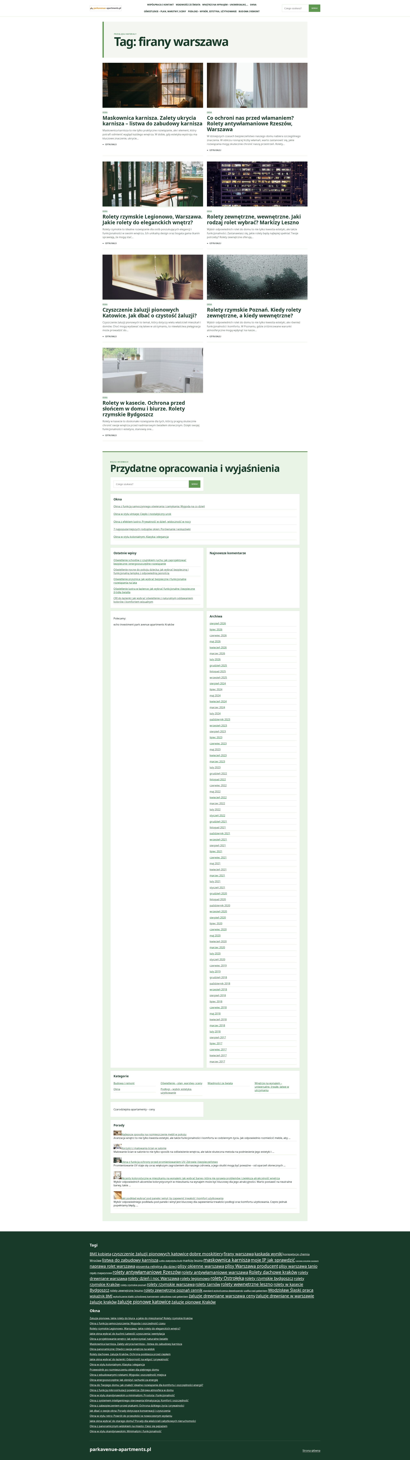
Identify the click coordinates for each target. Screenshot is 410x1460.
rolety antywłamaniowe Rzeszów (147, 1272)
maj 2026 (215, 641)
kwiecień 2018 (218, 1019)
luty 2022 (215, 809)
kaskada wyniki (268, 1253)
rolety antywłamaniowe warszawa (214, 1272)
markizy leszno (193, 1260)
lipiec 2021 (216, 851)
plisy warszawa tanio (298, 1266)
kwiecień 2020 (218, 941)
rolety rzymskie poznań (133, 1284)
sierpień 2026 (218, 623)
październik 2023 (220, 719)
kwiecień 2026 (218, 647)
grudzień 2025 (218, 665)
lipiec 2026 (216, 629)
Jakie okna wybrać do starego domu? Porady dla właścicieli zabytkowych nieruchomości (143, 1421)
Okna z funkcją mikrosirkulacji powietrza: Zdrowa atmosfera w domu (132, 1390)
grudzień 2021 (218, 821)
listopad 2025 (218, 671)
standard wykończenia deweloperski (223, 1290)
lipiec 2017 (216, 1043)
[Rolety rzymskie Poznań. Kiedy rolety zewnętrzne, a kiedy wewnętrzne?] (257, 277)
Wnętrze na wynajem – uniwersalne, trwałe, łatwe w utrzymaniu (272, 1086)
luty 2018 (215, 1031)
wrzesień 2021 (218, 839)
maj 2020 (215, 935)
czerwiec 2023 (218, 743)
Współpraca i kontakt (160, 4)
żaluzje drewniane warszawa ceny (222, 1296)
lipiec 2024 (216, 689)
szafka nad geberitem (255, 1290)
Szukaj (315, 8)
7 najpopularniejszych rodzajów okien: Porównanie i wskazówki (152, 529)
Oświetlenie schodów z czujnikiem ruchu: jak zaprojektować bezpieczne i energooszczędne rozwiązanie (150, 561)
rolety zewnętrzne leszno (126, 1290)
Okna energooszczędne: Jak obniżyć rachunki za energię (124, 1380)
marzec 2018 (217, 1025)
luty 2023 (215, 767)
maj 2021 (215, 863)
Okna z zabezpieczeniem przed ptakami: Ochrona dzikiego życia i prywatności (137, 1405)
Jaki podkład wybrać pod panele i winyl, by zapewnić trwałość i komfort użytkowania (172, 1198)
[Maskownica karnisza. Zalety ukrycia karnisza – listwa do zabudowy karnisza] (152, 86)
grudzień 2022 (218, 773)
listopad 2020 (218, 899)
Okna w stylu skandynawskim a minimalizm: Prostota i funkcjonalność (132, 1395)
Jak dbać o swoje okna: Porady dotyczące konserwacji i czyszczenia (130, 1410)
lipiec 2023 (216, 737)
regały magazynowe (101, 1272)
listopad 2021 (218, 827)
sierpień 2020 (218, 917)
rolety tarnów (207, 1284)
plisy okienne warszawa (200, 1266)
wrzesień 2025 (218, 677)
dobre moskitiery (206, 1254)
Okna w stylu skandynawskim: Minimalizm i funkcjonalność (125, 1431)
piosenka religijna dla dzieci (156, 1266)
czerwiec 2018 (218, 1007)
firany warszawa (239, 1253)
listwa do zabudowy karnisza (130, 1260)
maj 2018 (215, 1013)
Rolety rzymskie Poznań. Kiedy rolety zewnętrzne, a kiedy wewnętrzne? (254, 312)
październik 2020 (220, 905)
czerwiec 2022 (218, 785)
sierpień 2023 (218, 731)
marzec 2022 (217, 803)
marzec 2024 (217, 707)
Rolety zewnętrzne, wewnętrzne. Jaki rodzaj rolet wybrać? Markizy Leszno (254, 219)
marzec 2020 (217, 947)
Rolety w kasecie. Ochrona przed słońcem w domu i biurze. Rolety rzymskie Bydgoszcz (143, 408)
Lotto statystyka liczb (170, 1260)
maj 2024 (215, 695)
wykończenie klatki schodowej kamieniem (136, 1296)
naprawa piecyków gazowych (307, 1261)
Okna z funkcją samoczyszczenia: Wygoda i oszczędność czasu (127, 1323)
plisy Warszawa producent (251, 1266)
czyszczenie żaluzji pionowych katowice (150, 1254)
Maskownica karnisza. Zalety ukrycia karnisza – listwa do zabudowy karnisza (152, 120)
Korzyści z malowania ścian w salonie (144, 1148)
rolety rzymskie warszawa (171, 1284)
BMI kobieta (100, 1253)
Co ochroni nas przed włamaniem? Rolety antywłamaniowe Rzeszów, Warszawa (250, 123)
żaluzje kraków (103, 1302)
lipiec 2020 (216, 923)
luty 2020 (215, 953)
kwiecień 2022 (218, 797)
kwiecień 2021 (218, 869)
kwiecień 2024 (218, 701)
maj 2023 (215, 749)
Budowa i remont (249, 11)
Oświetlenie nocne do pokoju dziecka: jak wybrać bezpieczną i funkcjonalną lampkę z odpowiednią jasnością (151, 571)
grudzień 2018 (218, 977)
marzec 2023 (217, 761)
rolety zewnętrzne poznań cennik (173, 1290)
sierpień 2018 (218, 995)
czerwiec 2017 (218, 1049)
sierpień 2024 (218, 683)
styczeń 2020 (217, 959)
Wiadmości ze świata (188, 4)
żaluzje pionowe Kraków (193, 1302)
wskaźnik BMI (101, 1296)
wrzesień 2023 (218, 725)
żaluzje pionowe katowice (144, 1302)
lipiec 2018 (216, 1001)
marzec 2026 (217, 653)
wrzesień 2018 (218, 989)
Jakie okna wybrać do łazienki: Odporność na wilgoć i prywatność (129, 1359)
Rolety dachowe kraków (273, 1272)
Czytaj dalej (111, 144)
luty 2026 (215, 659)
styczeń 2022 (217, 815)
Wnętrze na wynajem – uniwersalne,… (225, 4)
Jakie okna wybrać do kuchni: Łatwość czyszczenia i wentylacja (127, 1333)
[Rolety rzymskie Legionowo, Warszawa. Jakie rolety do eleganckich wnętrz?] (152, 184)
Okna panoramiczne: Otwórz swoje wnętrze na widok (122, 1349)
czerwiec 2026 (218, 635)
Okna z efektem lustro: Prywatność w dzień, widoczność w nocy (152, 521)
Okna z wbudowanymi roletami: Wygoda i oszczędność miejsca (128, 1375)
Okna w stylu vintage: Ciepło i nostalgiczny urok (142, 514)
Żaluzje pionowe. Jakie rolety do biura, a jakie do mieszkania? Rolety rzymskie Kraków (141, 1318)
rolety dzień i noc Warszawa (153, 1278)
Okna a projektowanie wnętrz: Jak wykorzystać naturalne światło (129, 1339)
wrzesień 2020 (218, 911)
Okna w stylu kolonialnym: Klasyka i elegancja (141, 536)
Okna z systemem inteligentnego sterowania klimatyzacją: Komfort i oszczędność (139, 1400)
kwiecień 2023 (218, 755)
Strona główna (311, 1450)
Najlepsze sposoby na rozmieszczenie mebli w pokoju (154, 1134)
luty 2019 (215, 971)
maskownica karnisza (226, 1260)
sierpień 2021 (218, 845)
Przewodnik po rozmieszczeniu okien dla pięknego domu (124, 1369)
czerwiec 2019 (218, 965)
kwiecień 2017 (218, 1055)
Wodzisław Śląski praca (290, 1290)
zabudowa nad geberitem (174, 1296)
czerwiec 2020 (218, 929)
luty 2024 (215, 713)
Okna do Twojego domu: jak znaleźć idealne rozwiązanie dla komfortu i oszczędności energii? (146, 1385)
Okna (253, 4)
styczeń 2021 (217, 887)
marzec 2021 (217, 875)
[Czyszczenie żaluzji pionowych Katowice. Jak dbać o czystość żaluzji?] (152, 277)
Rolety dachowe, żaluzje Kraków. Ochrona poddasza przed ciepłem (130, 1354)
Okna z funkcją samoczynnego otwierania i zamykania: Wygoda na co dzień (159, 506)
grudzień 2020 (218, 893)
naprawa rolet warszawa (112, 1266)
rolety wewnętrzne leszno (247, 1284)
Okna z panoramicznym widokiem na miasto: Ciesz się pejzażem (128, 1426)
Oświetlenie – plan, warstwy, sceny (165, 11)
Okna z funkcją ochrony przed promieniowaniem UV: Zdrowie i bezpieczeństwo (170, 1162)
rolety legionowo (195, 1278)
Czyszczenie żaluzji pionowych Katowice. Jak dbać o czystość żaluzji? (149, 312)
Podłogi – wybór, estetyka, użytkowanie (212, 11)
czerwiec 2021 (218, 857)
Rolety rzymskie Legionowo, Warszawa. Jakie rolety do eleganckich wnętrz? (152, 219)
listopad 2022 (218, 779)
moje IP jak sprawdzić (273, 1260)
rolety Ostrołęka (227, 1278)
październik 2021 (220, 833)
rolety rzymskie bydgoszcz (269, 1278)
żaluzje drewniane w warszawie (285, 1295)
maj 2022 (215, 791)
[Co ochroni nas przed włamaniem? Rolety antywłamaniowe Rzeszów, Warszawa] (257, 86)
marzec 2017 (217, 1061)
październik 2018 (220, 983)
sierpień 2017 (218, 1037)
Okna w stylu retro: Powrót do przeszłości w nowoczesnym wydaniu (131, 1416)
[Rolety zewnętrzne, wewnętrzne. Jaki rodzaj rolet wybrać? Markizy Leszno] (257, 184)
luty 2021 (215, 881)
